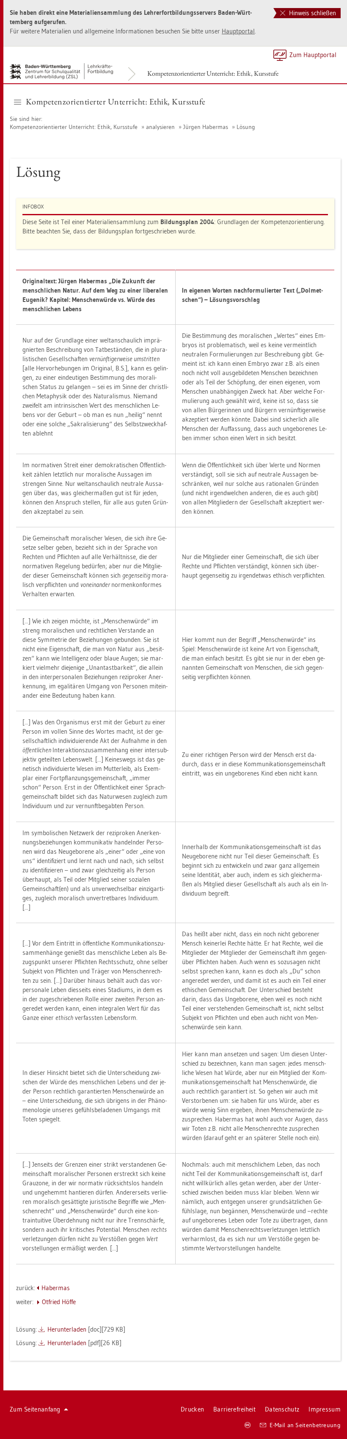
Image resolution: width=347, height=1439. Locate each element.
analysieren (160, 127)
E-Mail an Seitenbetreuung (305, 1425)
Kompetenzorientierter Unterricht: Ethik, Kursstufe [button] (116, 101)
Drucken (192, 1409)
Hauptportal (238, 31)
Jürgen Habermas (205, 127)
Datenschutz (282, 1409)
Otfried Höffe (59, 1302)
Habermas (55, 1288)
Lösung (246, 127)
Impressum (324, 1409)
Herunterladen (66, 1329)
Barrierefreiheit (234, 1409)
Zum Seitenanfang (35, 1409)
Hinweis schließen (311, 13)
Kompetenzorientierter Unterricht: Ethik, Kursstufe (212, 73)
